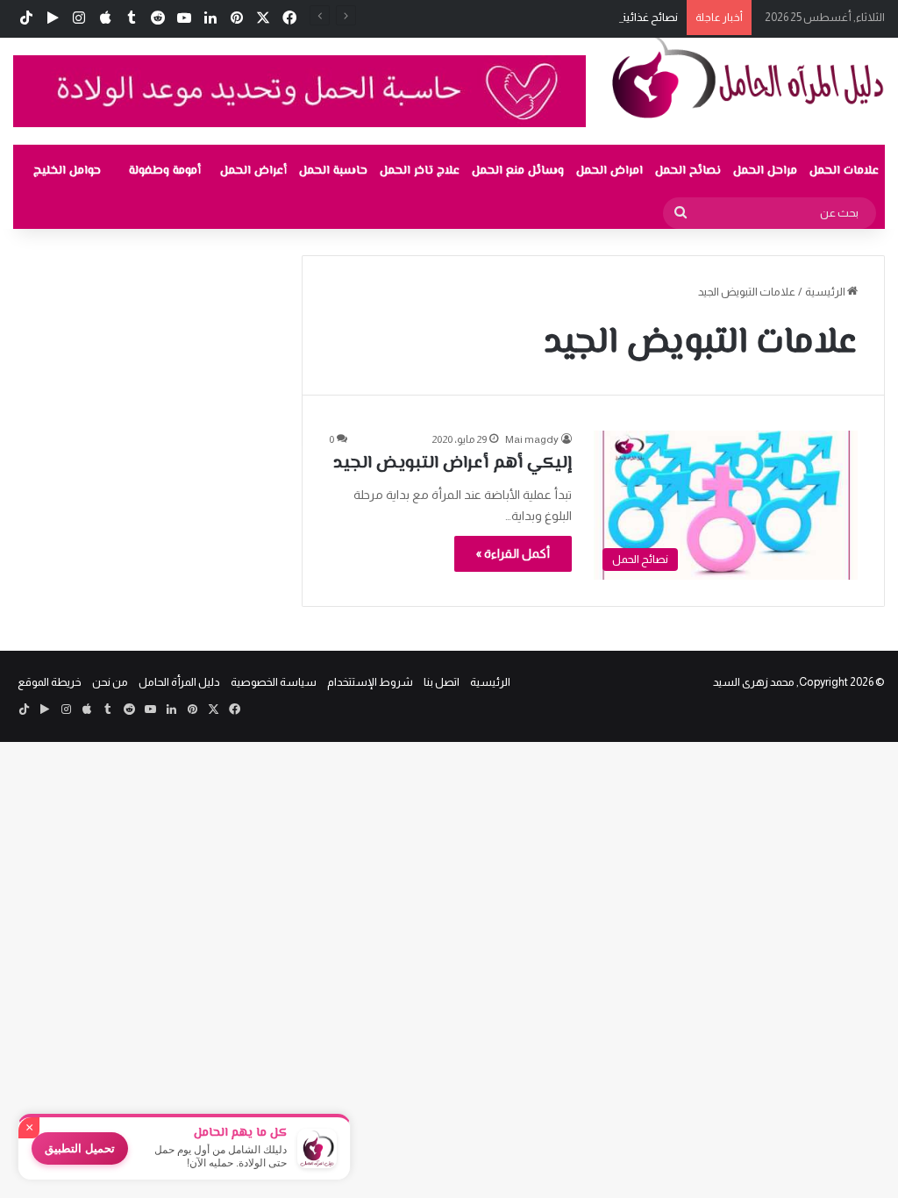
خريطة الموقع (50, 681)
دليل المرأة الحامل (179, 681)
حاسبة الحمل (333, 171)
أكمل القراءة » (513, 553)
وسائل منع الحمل (518, 171)
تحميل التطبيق (80, 1148)
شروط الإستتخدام (370, 681)
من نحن (110, 681)
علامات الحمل (844, 171)
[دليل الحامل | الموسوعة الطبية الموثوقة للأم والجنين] (748, 76)
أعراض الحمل (253, 171)
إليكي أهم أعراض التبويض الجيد (452, 463)
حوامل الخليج (67, 171)
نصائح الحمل (688, 171)
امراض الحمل (609, 171)
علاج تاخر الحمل (420, 171)
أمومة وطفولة (165, 171)
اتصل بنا (442, 681)
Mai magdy (532, 439)
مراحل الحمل (765, 171)
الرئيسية (826, 291)
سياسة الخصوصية (274, 681)
